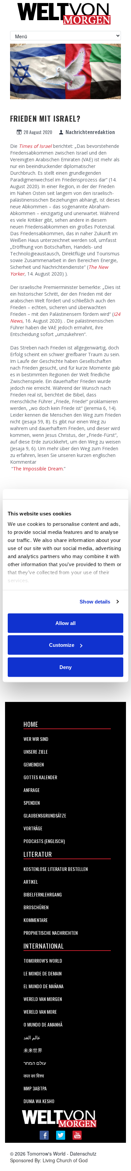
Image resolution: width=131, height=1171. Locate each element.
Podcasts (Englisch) (44, 840)
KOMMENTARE (36, 919)
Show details (95, 601)
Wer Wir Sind (36, 738)
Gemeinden (34, 764)
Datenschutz (83, 1153)
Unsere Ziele (36, 751)
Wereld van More (40, 1011)
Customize (61, 645)
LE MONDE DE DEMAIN (42, 973)
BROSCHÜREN (36, 907)
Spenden (32, 802)
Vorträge (33, 828)
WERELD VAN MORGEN (43, 998)
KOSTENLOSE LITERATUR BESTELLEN (56, 868)
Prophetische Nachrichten (51, 932)
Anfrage (32, 789)
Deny (65, 667)
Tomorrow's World (43, 960)
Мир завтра (35, 1088)
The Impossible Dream (38, 468)
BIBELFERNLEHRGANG (43, 894)
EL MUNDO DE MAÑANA (43, 986)
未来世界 (33, 1049)
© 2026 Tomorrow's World (38, 1153)
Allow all (65, 623)
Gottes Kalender (40, 777)
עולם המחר (35, 1062)
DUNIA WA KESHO (39, 1100)
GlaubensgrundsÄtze (45, 815)
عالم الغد (32, 1037)
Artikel (31, 881)
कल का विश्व (34, 1075)
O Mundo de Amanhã (43, 1024)
